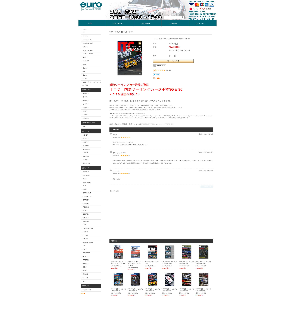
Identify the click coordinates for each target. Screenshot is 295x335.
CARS (85, 47)
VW (84, 281)
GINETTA (86, 214)
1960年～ (86, 114)
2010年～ (86, 97)
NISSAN (85, 142)
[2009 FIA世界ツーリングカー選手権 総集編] (135, 286)
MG (84, 246)
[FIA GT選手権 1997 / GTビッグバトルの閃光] (169, 258)
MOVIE (85, 78)
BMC (84, 186)
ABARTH (86, 172)
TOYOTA (85, 138)
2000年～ (86, 100)
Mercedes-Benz (88, 242)
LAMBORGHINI (88, 228)
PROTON (86, 260)
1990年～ (86, 104)
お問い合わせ (145, 23)
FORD (85, 210)
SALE (85, 126)
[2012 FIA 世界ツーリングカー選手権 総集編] (186, 258)
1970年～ (86, 111)
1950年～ (86, 118)
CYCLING (86, 61)
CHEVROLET (87, 196)
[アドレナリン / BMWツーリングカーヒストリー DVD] (118, 258)
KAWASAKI (86, 163)
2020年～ (86, 93)
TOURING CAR (121, 32)
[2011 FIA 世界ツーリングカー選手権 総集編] (203, 258)
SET (84, 71)
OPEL (85, 249)
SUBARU (86, 146)
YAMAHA (86, 156)
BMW (84, 189)
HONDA (85, 135)
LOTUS (85, 235)
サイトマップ (200, 23)
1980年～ (86, 107)
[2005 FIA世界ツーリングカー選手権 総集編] (203, 286)
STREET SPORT (88, 54)
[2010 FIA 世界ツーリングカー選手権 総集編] (118, 286)
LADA (85, 225)
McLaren (85, 239)
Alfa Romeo (86, 175)
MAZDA (85, 153)
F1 (84, 33)
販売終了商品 (87, 289)
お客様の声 (173, 23)
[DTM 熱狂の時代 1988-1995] (152, 258)
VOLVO (85, 277)
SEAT (84, 267)
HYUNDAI (86, 217)
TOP (89, 23)
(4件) (170, 70)
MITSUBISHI (87, 149)
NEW (84, 29)
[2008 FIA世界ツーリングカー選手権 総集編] (152, 286)
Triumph (85, 274)
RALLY (85, 36)
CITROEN (86, 200)
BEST (85, 64)
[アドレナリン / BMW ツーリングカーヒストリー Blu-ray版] (135, 258)
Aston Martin (87, 182)
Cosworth (86, 203)
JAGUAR (86, 221)
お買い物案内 (117, 23)
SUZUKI (85, 160)
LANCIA (85, 232)
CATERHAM (87, 193)
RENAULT (86, 263)
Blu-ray (85, 75)
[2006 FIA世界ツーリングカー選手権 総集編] (186, 286)
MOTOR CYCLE (88, 50)
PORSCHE (86, 256)
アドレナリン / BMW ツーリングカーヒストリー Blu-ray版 (135, 263)
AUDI (84, 179)
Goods (85, 68)
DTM (131, 32)
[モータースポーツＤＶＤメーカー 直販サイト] (91, 10)
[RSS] (83, 293)
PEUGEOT (86, 253)
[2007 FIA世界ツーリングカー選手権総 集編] (169, 286)
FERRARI (86, 207)
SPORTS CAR (87, 40)
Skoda (85, 270)
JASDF (85, 57)
